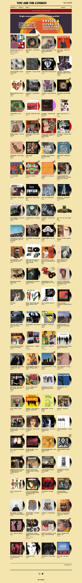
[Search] (71, 7)
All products (67, 565)
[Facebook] (42, 574)
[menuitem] (13, 7)
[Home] (31, 3)
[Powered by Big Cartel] (41, 580)
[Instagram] (39, 574)
